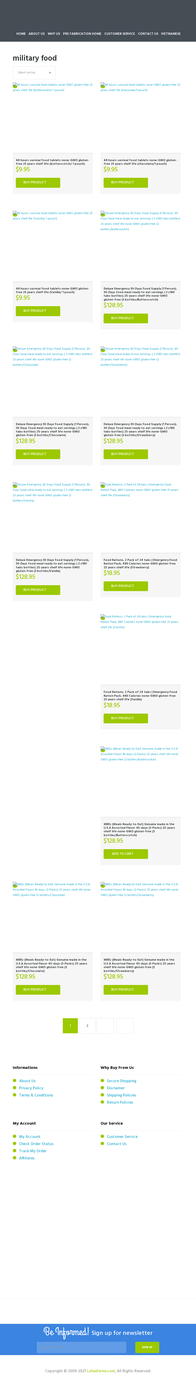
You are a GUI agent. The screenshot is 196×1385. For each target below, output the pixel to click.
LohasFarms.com (101, 1371)
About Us (27, 1081)
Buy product (34, 182)
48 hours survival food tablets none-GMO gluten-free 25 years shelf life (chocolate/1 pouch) (140, 162)
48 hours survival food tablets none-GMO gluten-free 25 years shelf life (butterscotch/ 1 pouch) (52, 162)
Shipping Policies (121, 1095)
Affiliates (26, 1158)
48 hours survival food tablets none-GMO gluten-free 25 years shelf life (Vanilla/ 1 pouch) (52, 290)
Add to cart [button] (122, 854)
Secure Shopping (121, 1081)
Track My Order (33, 1151)
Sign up (147, 1347)
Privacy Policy (31, 1088)
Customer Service (122, 1137)
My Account (30, 1137)
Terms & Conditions (36, 1095)
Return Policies (120, 1103)
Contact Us (116, 1144)
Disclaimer (116, 1088)
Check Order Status (36, 1144)
